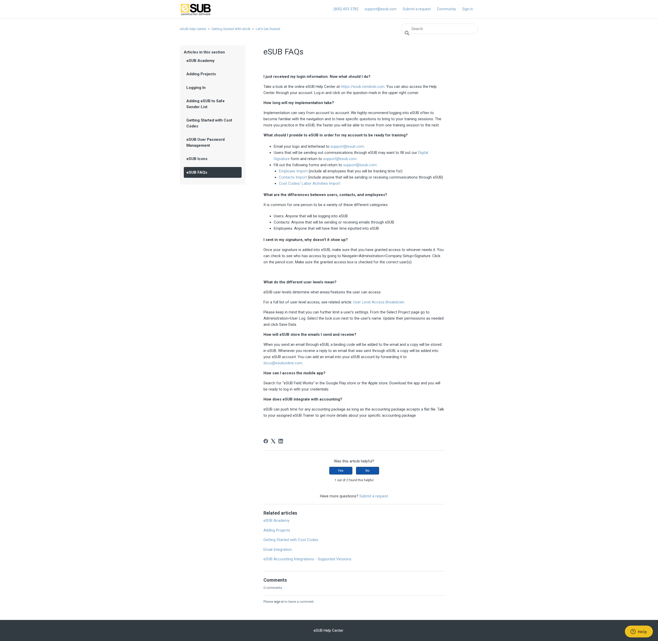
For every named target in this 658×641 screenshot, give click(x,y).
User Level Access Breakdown (378, 302)
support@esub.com (381, 9)
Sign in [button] (467, 9)
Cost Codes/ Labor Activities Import (309, 183)
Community (446, 9)
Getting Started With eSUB (231, 29)
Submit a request (417, 9)
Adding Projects (201, 74)
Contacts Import (293, 177)
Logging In (196, 87)
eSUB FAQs (196, 172)
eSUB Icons (196, 158)
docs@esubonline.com (282, 363)
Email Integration (277, 549)
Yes (340, 470)
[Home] (196, 14)
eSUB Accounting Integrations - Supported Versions (307, 559)
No (367, 470)
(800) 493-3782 (346, 9)
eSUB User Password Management (205, 142)
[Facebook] (265, 441)
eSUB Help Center (193, 29)
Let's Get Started (268, 29)
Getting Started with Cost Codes (209, 123)
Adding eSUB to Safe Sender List (205, 104)
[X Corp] (273, 441)
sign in (279, 601)
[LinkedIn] (280, 441)
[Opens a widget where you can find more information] (639, 632)
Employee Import (293, 171)
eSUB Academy (200, 60)
